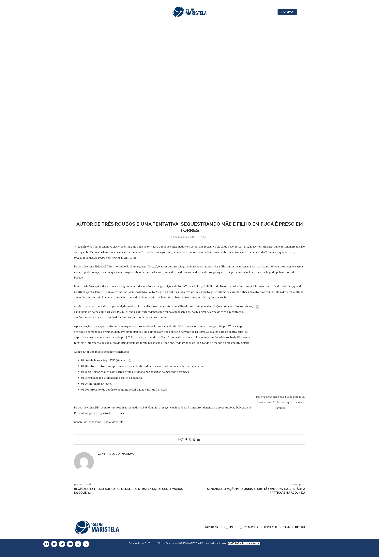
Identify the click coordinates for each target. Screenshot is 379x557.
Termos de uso (294, 527)
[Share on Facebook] (186, 439)
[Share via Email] (198, 439)
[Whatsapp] (86, 544)
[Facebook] (46, 544)
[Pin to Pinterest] (194, 439)
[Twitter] (54, 544)
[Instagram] (78, 544)
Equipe (229, 527)
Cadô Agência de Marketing (244, 543)
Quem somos (248, 527)
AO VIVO (287, 11)
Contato (270, 527)
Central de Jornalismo (116, 453)
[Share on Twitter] (190, 439)
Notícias (211, 527)
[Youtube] (70, 544)
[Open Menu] (76, 12)
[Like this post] (181, 439)
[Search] (303, 12)
